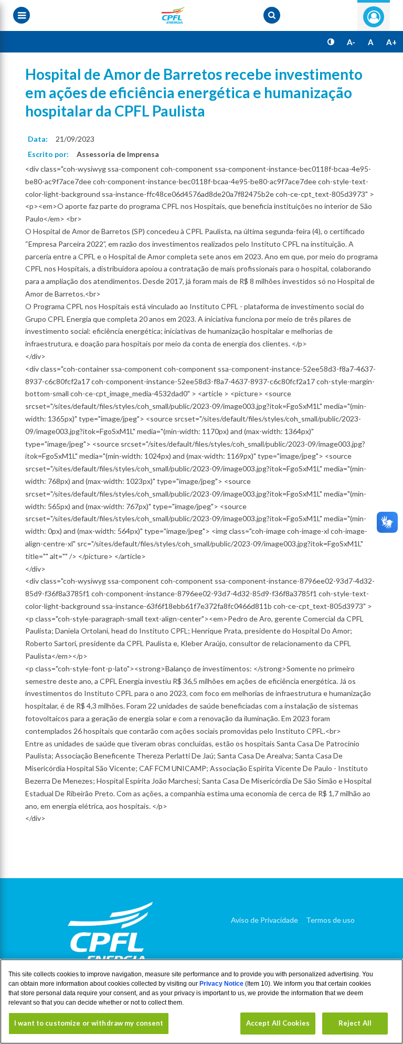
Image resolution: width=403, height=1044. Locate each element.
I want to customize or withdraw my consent (88, 1023)
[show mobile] (271, 15)
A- (351, 42)
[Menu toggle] (21, 15)
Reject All (355, 1023)
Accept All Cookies (278, 1023)
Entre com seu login (373, 17)
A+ (391, 42)
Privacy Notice (222, 983)
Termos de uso (330, 919)
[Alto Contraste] (330, 42)
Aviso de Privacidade (264, 919)
